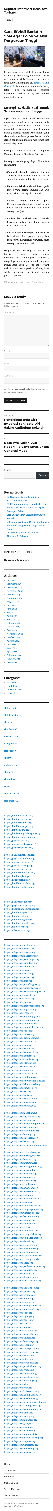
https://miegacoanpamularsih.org (21, 963)
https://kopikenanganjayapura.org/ (22, 833)
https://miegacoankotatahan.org (21, 1330)
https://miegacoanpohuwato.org (21, 1120)
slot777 (7, 758)
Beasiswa (11, 682)
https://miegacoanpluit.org (18, 1387)
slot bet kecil (10, 772)
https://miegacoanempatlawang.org (22, 1205)
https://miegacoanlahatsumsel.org (22, 1084)
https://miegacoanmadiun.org (19, 1273)
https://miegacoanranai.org (18, 1327)
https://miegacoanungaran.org (20, 1009)
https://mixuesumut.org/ (17, 930)
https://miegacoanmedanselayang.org (23, 1437)
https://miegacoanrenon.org (19, 1298)
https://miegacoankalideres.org (20, 1373)
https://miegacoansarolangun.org (21, 1245)
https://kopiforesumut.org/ (18, 822)
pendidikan (38, 282)
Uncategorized (14, 689)
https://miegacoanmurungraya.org (22, 1155)
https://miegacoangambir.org (19, 1055)
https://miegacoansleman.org (19, 1427)
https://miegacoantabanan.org (20, 1180)
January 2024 (13, 658)
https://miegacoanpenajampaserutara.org (25, 1402)
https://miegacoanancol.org (18, 1263)
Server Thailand (12, 1495)
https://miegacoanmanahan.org (20, 1113)
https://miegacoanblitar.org (18, 1013)
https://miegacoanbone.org (18, 1030)
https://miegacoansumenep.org (20, 1088)
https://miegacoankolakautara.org (22, 1391)
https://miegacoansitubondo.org (21, 1077)
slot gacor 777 (11, 800)
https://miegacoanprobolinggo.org (22, 1016)
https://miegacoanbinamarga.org (21, 1341)
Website (8, 376)
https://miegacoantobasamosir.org (22, 1191)
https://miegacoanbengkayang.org (22, 1252)
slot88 (7, 786)
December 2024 (15, 630)
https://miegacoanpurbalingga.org (22, 984)
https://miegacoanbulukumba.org (21, 1130)
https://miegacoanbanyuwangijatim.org (24, 1080)
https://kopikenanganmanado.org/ (22, 909)
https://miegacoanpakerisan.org (20, 1270)
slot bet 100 (10, 708)
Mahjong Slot (11, 1483)
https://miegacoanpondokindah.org (22, 1366)
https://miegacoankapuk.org (19, 1045)
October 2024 (13, 637)
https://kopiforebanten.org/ (18, 815)
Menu (8, 20)
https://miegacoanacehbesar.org (21, 1184)
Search (7, 470)
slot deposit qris (12, 715)
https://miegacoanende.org (18, 1312)
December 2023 (15, 662)
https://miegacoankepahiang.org (21, 1073)
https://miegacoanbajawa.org (19, 1141)
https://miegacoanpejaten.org (19, 1048)
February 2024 (14, 655)
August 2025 (13, 601)
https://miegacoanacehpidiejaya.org (22, 1234)
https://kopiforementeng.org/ (19, 872)
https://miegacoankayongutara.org (22, 1116)
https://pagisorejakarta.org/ (18, 847)
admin (10, 282)
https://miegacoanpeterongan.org (21, 959)
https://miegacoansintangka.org (21, 1138)
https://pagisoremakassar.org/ (20, 844)
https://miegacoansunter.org (19, 1034)
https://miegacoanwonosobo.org (21, 1334)
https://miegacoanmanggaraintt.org (23, 1166)
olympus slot (10, 743)
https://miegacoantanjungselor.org (22, 1405)
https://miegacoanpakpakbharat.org (23, 1238)
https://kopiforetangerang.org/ (20, 837)
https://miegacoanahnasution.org (21, 1287)
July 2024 (11, 644)
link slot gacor (11, 736)
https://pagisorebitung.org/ (18, 862)
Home (7, 1464)
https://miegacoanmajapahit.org (21, 1452)
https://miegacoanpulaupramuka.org (23, 1305)
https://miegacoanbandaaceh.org (21, 1052)
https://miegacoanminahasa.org (20, 1420)
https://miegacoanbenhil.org (19, 1355)
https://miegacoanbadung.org (19, 1177)
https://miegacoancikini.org (18, 1359)
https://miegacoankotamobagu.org (22, 1152)
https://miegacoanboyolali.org (20, 995)
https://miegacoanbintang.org (20, 1134)
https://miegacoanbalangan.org (20, 1098)
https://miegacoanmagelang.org (21, 956)
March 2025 (13, 619)
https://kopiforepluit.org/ (17, 880)
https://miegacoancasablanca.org (21, 1059)
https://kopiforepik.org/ (16, 876)
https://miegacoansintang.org (19, 1302)
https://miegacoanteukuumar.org (21, 1102)
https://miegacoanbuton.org (19, 1195)
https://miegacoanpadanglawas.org (22, 988)
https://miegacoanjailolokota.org (21, 1230)
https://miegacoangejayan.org (19, 1291)
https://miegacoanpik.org (17, 1384)
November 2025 (15, 591)
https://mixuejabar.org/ (16, 926)
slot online (9, 779)
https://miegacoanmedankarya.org (22, 945)
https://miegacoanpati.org (17, 1091)
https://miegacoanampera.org (19, 1337)
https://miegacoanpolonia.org (19, 948)
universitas (12, 693)
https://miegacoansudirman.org (20, 1041)
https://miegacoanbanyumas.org (21, 1127)
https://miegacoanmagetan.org (20, 1173)
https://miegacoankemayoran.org (21, 1348)
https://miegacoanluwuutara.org (21, 1188)
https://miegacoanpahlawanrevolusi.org (24, 1266)
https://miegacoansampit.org (19, 998)
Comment (10, 312)
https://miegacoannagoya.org (19, 1430)
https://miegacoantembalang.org (21, 1448)
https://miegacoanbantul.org (19, 1095)
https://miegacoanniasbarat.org (20, 1170)
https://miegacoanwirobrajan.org (21, 1445)
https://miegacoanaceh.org (18, 1323)
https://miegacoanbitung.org (19, 1070)
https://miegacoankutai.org (18, 1227)
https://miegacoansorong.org (19, 1416)
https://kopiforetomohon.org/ (19, 883)
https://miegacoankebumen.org (20, 1023)
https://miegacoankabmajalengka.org (23, 1027)
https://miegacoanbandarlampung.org (24, 1409)
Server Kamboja (12, 1489)
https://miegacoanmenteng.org (20, 1380)
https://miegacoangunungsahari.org (23, 1259)
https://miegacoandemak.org (19, 1241)
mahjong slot (11, 765)
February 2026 (14, 583)
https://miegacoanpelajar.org (19, 977)
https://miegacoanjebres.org (19, 973)
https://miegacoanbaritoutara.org (21, 1216)
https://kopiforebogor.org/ (18, 919)
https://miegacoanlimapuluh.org (21, 1248)
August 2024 (13, 641)
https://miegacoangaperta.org (19, 1441)
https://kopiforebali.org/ (16, 916)
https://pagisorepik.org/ (16, 840)
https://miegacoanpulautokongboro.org (24, 1123)
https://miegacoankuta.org (18, 980)
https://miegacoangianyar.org (19, 1423)
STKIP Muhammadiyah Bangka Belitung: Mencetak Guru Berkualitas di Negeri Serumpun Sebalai (28, 508)
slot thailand (10, 729)
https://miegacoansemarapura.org (21, 1020)
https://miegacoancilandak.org (20, 1063)
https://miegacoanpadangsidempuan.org (25, 991)
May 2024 (12, 648)
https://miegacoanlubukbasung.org (22, 1395)
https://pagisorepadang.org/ (18, 865)
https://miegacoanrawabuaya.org (21, 1362)
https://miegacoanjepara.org (19, 1002)
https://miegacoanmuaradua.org (21, 1398)
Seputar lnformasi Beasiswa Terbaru (19, 1503)
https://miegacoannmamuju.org (20, 1163)
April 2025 (12, 616)
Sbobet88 (9, 1476)
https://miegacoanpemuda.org (20, 1295)
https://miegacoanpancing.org (20, 1105)
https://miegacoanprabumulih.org (21, 1309)
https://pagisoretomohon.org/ (20, 858)
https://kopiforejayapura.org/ (19, 826)
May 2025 (12, 612)
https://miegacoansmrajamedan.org (22, 1280)
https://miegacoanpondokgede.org (22, 1377)
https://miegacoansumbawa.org (20, 1223)
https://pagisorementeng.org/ (19, 855)
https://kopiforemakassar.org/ (20, 887)
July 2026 (11, 580)
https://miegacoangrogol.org (19, 1370)
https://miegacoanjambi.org (18, 1412)
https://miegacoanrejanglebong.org (22, 1198)
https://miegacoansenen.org (19, 1345)
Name (8, 351)
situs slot (8, 722)
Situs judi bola (11, 1470)
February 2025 (14, 623)
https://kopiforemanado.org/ (19, 923)
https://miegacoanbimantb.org (20, 1159)
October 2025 (13, 594)
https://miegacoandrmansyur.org (21, 1277)
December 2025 (15, 587)
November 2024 (15, 633)
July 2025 (11, 605)
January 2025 (13, 626)
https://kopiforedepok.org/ (18, 912)
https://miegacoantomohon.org (20, 1066)
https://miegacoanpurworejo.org (21, 1220)
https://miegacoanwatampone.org (21, 1213)
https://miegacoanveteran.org (19, 966)
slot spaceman (11, 793)
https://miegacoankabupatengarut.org (24, 1005)
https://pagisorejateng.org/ (18, 869)
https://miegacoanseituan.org (19, 952)
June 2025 (12, 608)
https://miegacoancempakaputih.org (23, 1255)
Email (8, 363)
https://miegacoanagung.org (19, 1316)
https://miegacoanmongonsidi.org (22, 1434)
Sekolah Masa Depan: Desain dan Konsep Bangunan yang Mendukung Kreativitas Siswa (28, 525)
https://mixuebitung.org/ (17, 830)
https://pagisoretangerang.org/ (20, 905)
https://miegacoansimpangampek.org (23, 1209)
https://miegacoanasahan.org (19, 1202)
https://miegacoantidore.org (19, 1320)
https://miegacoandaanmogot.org (21, 1038)
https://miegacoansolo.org (18, 970)
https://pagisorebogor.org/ (18, 901)
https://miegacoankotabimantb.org (22, 1352)
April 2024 (12, 651)
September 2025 (15, 598)
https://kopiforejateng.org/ (18, 819)
